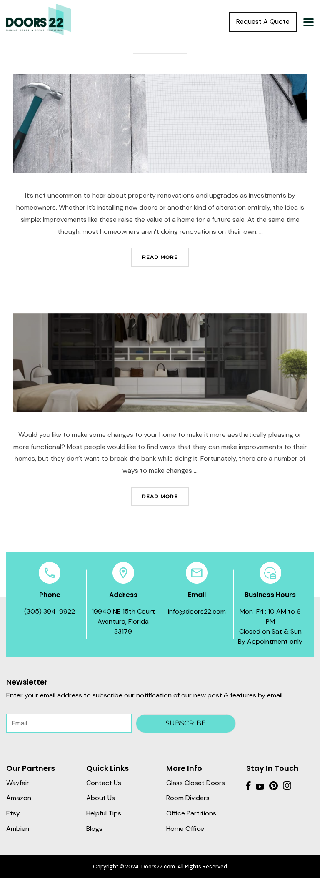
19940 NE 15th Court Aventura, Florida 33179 (123, 621)
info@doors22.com (197, 611)
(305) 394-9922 (49, 611)
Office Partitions (191, 813)
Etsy (13, 813)
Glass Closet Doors (195, 782)
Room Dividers (188, 797)
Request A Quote (263, 21)
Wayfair (17, 782)
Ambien (17, 828)
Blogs (94, 828)
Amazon (18, 797)
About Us (100, 797)
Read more (165, 256)
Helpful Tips (103, 813)
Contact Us (103, 782)
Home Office (185, 828)
